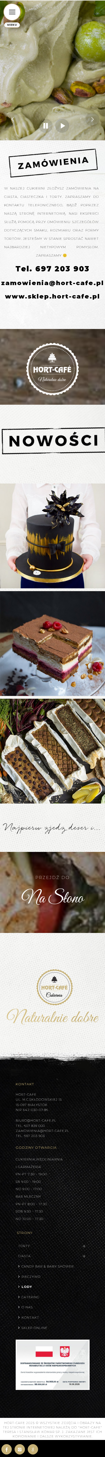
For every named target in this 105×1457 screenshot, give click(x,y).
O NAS (27, 1307)
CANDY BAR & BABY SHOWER (48, 1266)
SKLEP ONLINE (34, 1328)
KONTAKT (30, 1317)
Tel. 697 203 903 (52, 268)
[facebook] (6, 1449)
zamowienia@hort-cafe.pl (52, 283)
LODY (27, 1287)
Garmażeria (29, 1167)
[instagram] (20, 1449)
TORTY (24, 1246)
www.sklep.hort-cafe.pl (52, 296)
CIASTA (24, 1256)
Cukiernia (25, 1159)
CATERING (30, 1297)
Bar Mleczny (28, 1196)
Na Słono (52, 898)
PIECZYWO (31, 1277)
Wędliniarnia (49, 1159)
